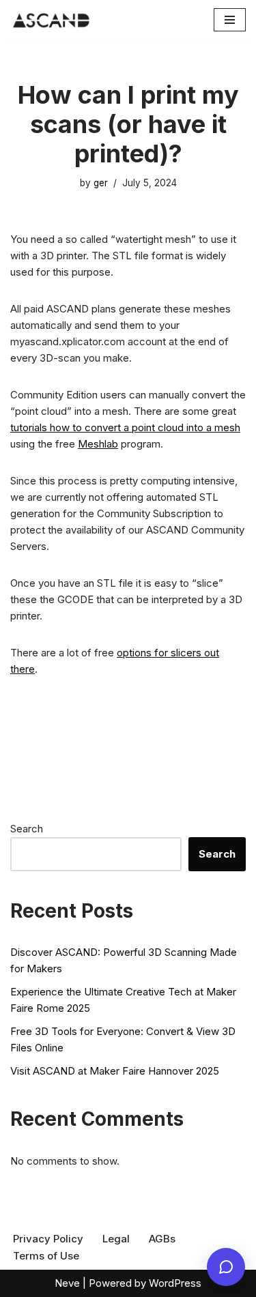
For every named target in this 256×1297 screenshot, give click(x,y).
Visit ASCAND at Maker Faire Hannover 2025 (114, 1070)
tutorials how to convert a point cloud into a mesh (125, 427)
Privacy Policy (48, 1238)
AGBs (162, 1238)
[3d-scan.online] (51, 20)
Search (26, 828)
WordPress (175, 1283)
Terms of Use (46, 1255)
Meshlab (98, 443)
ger (101, 182)
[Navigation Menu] (230, 19)
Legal (116, 1238)
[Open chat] (226, 1267)
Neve (67, 1283)
